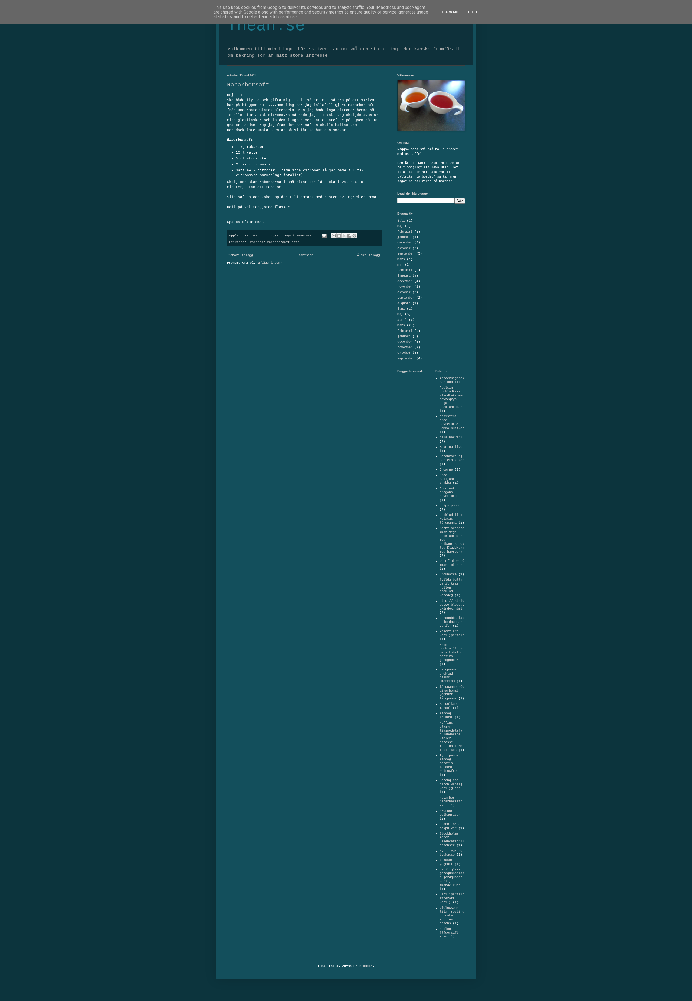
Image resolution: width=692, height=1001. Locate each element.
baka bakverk (451, 437)
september (405, 254)
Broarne (446, 470)
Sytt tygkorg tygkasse (451, 853)
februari (404, 232)
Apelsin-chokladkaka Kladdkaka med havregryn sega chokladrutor (452, 397)
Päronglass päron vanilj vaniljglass (451, 784)
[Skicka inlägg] (324, 235)
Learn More (452, 12)
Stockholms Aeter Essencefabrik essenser (452, 839)
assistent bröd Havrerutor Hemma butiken (452, 422)
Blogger (365, 966)
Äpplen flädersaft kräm (449, 933)
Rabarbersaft (248, 85)
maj (400, 226)
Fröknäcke (448, 574)
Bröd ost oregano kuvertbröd (449, 492)
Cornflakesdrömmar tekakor (452, 563)
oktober (404, 248)
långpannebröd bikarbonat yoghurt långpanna (452, 692)
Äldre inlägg (368, 255)
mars (401, 259)
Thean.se (266, 26)
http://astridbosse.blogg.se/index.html (452, 605)
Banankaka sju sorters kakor (452, 458)
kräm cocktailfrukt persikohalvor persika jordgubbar (452, 652)
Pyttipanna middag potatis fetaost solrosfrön (449, 763)
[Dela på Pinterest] (354, 235)
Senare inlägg (240, 255)
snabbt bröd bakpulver (450, 826)
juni (401, 309)
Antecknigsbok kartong (452, 380)
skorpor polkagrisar (450, 813)
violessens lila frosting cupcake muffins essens (452, 916)
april (402, 320)
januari (404, 237)
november (404, 287)
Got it (474, 12)
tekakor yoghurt (446, 862)
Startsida (305, 255)
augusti (404, 303)
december (404, 243)
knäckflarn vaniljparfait (452, 633)
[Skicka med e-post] (334, 235)
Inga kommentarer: (300, 235)
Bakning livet (452, 447)
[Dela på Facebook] (349, 235)
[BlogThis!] (339, 235)
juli (401, 221)
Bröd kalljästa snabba (448, 479)
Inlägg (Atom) (269, 263)
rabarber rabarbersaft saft (274, 242)
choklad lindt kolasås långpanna (452, 519)
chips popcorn (452, 506)
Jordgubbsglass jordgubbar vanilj (452, 622)
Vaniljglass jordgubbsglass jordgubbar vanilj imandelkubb (452, 877)
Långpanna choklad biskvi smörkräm (448, 675)
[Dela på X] (344, 235)
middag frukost (446, 715)
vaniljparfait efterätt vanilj (452, 898)
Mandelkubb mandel (449, 706)
